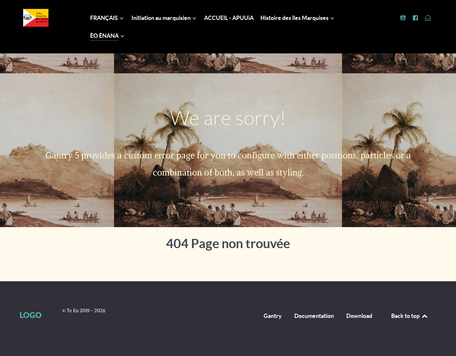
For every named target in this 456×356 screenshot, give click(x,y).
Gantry (273, 316)
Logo (31, 314)
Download (359, 316)
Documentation (314, 316)
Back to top (406, 316)
